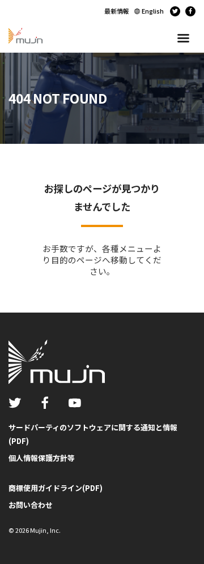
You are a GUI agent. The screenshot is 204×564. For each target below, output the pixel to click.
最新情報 (116, 10)
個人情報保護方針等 (41, 457)
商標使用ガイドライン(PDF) (55, 487)
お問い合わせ (30, 504)
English (153, 10)
